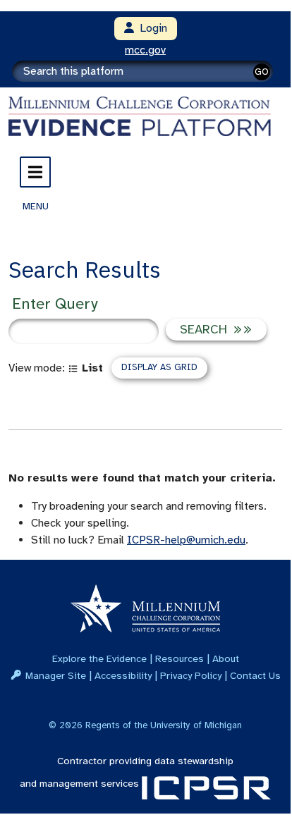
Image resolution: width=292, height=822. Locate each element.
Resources (179, 658)
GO (262, 72)
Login (150, 28)
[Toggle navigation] (35, 172)
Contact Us (255, 675)
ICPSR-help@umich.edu (186, 540)
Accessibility (123, 675)
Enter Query (54, 303)
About (225, 658)
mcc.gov (145, 50)
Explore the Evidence (99, 658)
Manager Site (55, 675)
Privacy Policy (190, 675)
